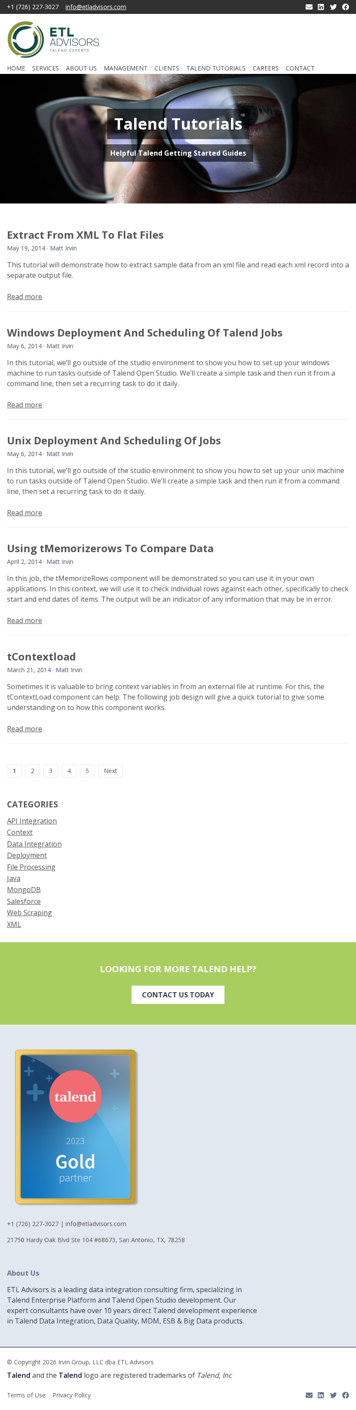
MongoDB (24, 889)
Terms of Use (26, 1395)
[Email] (309, 6)
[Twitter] (333, 6)
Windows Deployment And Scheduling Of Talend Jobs (145, 332)
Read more (24, 296)
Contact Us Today (178, 995)
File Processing (31, 867)
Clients (167, 68)
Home (16, 68)
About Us (81, 68)
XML (14, 924)
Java (13, 878)
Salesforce (24, 901)
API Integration (32, 821)
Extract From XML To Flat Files (85, 234)
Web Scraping (29, 912)
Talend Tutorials (216, 68)
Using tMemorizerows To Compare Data (110, 548)
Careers (266, 68)
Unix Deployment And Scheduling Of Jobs (114, 440)
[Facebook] (345, 6)
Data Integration (34, 844)
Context (20, 832)
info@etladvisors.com (96, 6)
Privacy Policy (72, 1395)
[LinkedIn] (321, 6)
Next (110, 771)
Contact (300, 68)
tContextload (41, 656)
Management (126, 68)
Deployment (27, 855)
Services (45, 68)
